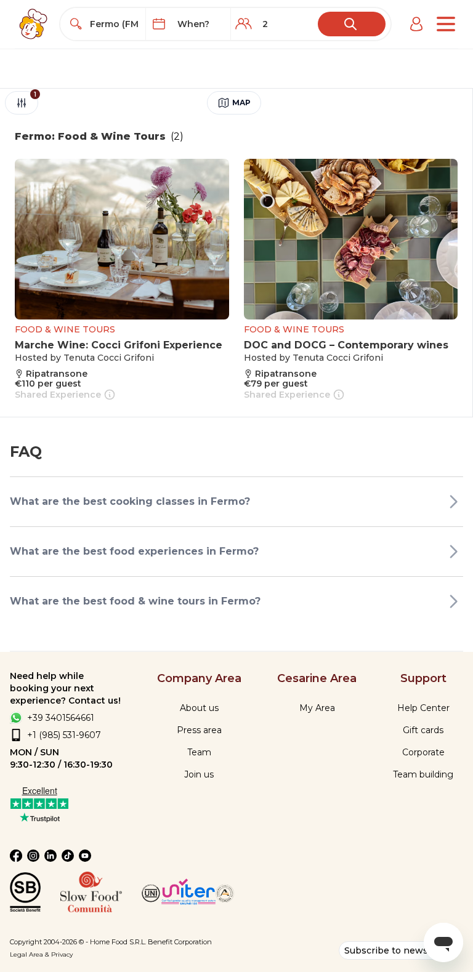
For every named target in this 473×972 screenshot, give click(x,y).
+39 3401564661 (60, 717)
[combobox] (114, 24)
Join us (199, 774)
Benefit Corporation (180, 942)
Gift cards (423, 730)
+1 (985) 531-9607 (64, 735)
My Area (317, 707)
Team (199, 752)
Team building (423, 774)
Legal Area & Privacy (41, 954)
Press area (199, 730)
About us (199, 707)
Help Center (423, 707)
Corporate (423, 752)
